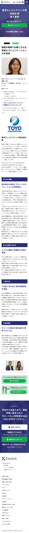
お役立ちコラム (6, 490)
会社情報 (4, 496)
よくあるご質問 (6, 524)
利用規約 (4, 501)
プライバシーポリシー (7, 499)
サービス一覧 (5, 485)
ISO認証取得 (5, 510)
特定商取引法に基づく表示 (8, 504)
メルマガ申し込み (6, 521)
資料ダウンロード (15, 25)
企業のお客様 (5, 476)
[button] (26, 2)
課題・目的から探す (7, 482)
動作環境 (6, 465)
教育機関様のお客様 (7, 479)
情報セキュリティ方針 (7, 507)
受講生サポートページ (9, 469)
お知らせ (4, 493)
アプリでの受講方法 (9, 467)
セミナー (4, 487)
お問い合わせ (23, 2)
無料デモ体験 (5, 518)
